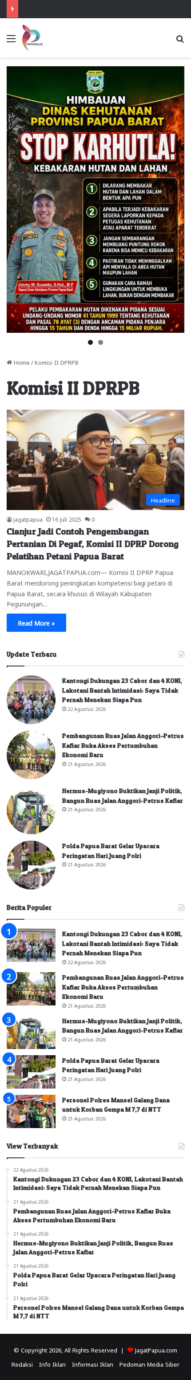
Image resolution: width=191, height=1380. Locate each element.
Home (21, 362)
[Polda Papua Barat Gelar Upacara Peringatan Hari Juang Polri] (31, 865)
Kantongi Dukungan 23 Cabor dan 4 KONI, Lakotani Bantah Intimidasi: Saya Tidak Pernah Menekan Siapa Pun (122, 690)
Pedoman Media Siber (149, 1363)
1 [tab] (90, 342)
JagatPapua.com (156, 1349)
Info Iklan (52, 1363)
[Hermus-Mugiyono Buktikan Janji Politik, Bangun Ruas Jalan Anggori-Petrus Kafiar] (31, 810)
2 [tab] (100, 342)
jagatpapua (28, 519)
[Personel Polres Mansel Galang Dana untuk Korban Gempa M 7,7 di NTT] (31, 1111)
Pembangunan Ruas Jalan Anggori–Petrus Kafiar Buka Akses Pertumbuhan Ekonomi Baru (123, 745)
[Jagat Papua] (32, 37)
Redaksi (22, 1363)
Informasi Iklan (92, 1363)
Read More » (36, 622)
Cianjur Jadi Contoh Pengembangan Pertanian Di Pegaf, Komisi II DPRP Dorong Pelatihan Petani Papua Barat (93, 544)
